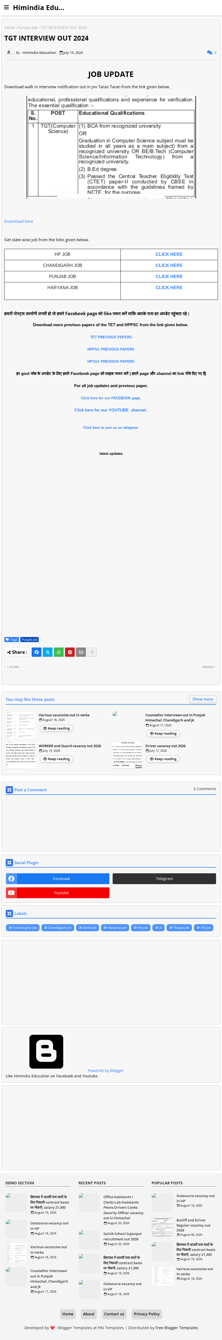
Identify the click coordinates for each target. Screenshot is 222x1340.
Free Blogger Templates (176, 1327)
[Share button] (92, 652)
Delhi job (89, 927)
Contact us (114, 1313)
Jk (160, 927)
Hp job (143, 927)
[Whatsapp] (59, 652)
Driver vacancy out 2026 (165, 745)
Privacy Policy (147, 1313)
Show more (202, 699)
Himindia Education (46, 7)
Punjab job (27, 27)
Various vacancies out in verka (64, 715)
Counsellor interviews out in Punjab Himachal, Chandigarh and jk (175, 718)
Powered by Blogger (105, 1070)
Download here (18, 221)
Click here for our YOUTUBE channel (110, 410)
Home (9, 27)
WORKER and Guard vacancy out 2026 (70, 745)
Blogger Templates (75, 1327)
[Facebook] (36, 652)
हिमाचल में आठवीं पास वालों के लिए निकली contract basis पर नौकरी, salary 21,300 (49, 1202)
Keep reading (59, 728)
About (88, 1313)
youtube (61, 892)
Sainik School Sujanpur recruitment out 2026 (122, 1236)
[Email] (81, 652)
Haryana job (117, 927)
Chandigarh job (59, 927)
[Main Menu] (6, 7)
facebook (61, 878)
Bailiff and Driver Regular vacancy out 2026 (193, 1225)
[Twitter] (48, 652)
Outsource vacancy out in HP (49, 1226)
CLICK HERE (169, 254)
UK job (206, 927)
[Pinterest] (70, 652)
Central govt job (25, 927)
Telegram (164, 878)
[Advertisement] (111, 982)
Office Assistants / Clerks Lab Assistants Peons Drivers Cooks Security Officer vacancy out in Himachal (123, 1207)
